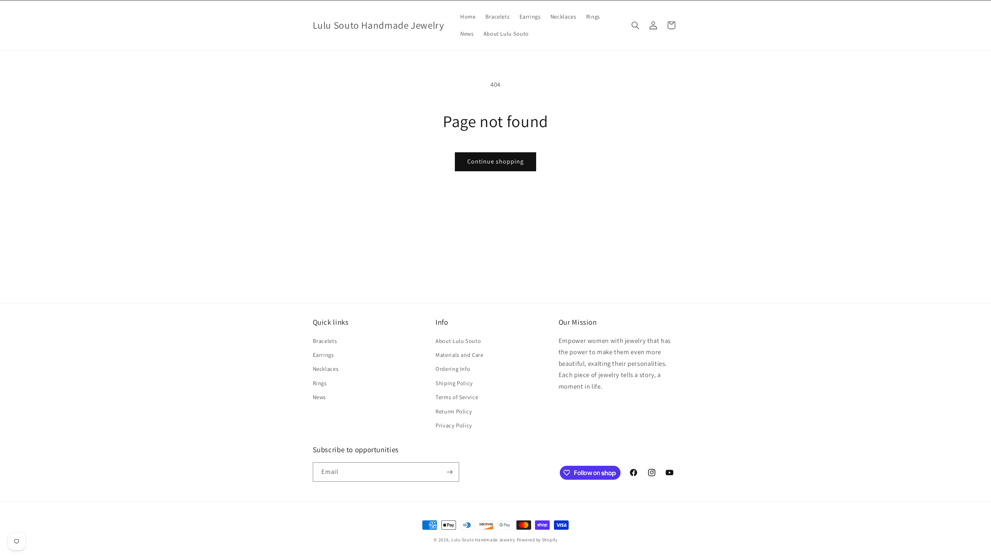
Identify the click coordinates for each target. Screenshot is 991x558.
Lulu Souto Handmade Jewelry (483, 539)
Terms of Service (456, 397)
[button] (635, 25)
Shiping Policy (454, 383)
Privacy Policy (453, 425)
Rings (320, 383)
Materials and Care (459, 354)
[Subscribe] (449, 471)
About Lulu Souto (458, 340)
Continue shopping (495, 161)
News (319, 397)
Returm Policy (453, 411)
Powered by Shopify (537, 539)
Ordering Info (452, 368)
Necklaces (326, 368)
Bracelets (325, 340)
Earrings (323, 354)
